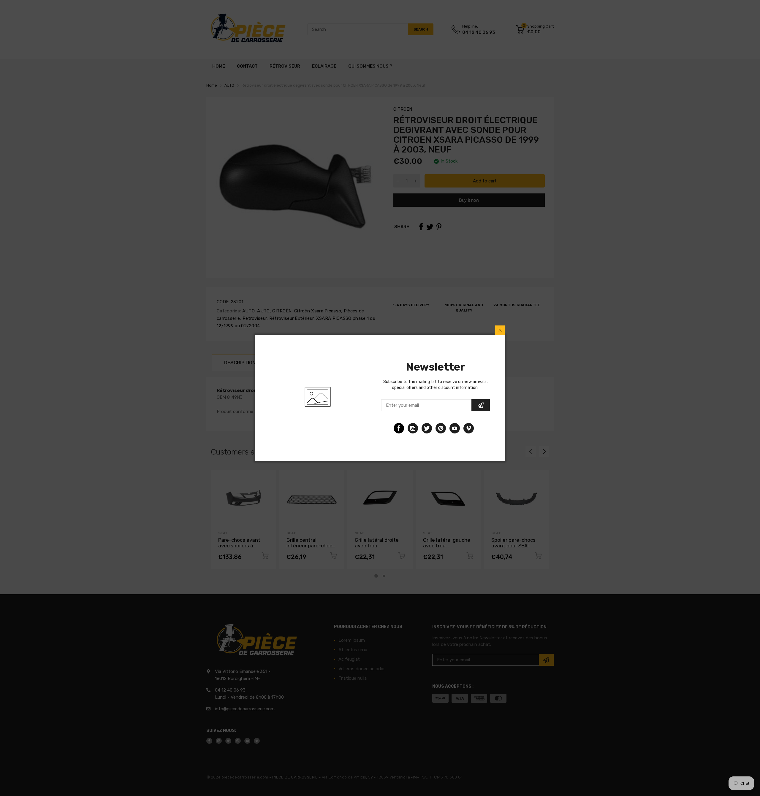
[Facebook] (399, 428)
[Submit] (480, 405)
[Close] (500, 330)
